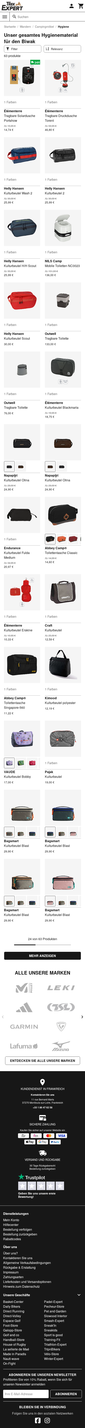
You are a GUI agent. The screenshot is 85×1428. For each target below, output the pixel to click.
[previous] (3, 1017)
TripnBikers (52, 1349)
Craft (48, 625)
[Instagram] (47, 1421)
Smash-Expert (54, 1320)
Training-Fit (52, 1339)
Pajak (49, 772)
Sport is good (53, 1335)
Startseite (10, 27)
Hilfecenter (10, 1224)
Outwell (50, 333)
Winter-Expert (53, 1358)
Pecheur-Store (54, 1306)
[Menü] (4, 17)
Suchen (23, 16)
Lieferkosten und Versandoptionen (27, 1281)
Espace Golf (11, 1320)
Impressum (11, 1272)
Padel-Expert (53, 1301)
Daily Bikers (11, 1306)
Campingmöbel (44, 27)
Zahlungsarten (13, 1277)
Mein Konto (11, 1220)
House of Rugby (14, 1344)
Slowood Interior (55, 1316)
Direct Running (13, 1311)
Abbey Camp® (56, 548)
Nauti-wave (11, 1358)
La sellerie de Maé (16, 1349)
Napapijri (10, 475)
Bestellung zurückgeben (42, 1168)
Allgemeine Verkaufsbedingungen (27, 1262)
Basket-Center (13, 1301)
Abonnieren (66, 1394)
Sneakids (50, 1330)
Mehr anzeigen (42, 955)
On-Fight (9, 1363)
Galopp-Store (12, 1330)
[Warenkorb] (81, 6)
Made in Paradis (14, 1354)
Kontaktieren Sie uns (42, 1094)
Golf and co (11, 1335)
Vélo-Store (51, 1354)
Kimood (51, 698)
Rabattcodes (12, 1239)
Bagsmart (11, 841)
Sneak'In (50, 1325)
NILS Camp (53, 261)
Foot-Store (10, 1325)
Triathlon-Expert (55, 1344)
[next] (82, 1017)
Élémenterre (13, 111)
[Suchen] (14, 16)
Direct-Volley (12, 1316)
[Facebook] (38, 1421)
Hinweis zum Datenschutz (21, 1286)
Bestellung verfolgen (17, 1229)
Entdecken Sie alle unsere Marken (42, 1060)
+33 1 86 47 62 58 (42, 1107)
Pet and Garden (55, 1311)
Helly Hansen (14, 188)
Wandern (25, 27)
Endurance (12, 548)
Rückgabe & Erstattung (19, 1267)
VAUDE (9, 772)
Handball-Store (14, 1339)
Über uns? (10, 1253)
